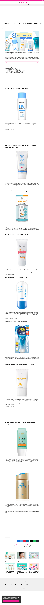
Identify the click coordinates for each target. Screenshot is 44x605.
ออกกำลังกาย (37, 584)
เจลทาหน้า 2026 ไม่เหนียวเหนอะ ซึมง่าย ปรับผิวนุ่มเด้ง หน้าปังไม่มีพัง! (34, 572)
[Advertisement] (22, 15)
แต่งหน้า (24, 584)
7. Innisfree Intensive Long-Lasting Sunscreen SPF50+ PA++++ (16, 70)
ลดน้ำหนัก (33, 584)
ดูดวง (31, 4)
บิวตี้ (19, 4)
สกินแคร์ (6, 4)
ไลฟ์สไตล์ (34, 4)
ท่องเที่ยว (28, 4)
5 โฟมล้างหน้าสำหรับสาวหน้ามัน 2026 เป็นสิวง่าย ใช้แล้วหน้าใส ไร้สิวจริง (22, 572)
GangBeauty (4, 27)
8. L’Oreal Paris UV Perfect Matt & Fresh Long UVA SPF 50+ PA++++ (16, 71)
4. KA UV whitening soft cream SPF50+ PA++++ (13, 67)
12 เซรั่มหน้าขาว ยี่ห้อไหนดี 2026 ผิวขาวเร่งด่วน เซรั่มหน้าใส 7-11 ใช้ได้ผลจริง (9, 561)
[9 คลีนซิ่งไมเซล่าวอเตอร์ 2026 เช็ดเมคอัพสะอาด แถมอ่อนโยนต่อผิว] (34, 555)
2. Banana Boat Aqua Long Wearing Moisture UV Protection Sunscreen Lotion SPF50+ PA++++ (20, 65)
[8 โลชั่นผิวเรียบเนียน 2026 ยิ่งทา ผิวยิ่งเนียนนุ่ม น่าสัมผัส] (10, 566)
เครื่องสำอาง (16, 4)
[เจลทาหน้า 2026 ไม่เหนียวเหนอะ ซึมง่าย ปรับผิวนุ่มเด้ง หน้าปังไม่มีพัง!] (34, 566)
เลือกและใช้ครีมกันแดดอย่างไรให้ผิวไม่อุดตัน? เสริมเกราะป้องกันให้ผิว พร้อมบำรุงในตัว (22, 561)
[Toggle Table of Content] (37, 62)
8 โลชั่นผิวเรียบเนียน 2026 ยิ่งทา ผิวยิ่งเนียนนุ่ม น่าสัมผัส (9, 572)
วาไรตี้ (37, 4)
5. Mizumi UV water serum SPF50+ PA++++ (12, 68)
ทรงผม (18, 584)
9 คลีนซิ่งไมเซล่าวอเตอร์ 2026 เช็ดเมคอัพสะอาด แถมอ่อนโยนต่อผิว (34, 560)
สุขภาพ (22, 4)
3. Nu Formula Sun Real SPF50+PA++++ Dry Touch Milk (14, 66)
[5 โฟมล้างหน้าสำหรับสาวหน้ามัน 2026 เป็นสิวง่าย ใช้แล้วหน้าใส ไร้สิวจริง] (22, 566)
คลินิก (9, 4)
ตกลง (11, 601)
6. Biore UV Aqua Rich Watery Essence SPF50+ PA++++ (14, 69)
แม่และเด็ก (12, 4)
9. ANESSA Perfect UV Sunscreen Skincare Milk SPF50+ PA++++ (15, 72)
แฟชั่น (24, 4)
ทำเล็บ (27, 584)
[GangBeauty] (22, 2)
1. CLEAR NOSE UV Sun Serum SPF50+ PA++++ (13, 63)
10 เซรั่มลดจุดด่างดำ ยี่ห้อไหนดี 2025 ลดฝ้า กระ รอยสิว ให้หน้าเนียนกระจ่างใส (31, 546)
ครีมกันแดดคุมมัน (7, 537)
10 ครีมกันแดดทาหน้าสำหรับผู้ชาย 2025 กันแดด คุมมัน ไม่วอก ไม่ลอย (13, 546)
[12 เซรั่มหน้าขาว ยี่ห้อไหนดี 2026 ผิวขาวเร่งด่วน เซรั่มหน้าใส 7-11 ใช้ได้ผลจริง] (10, 555)
